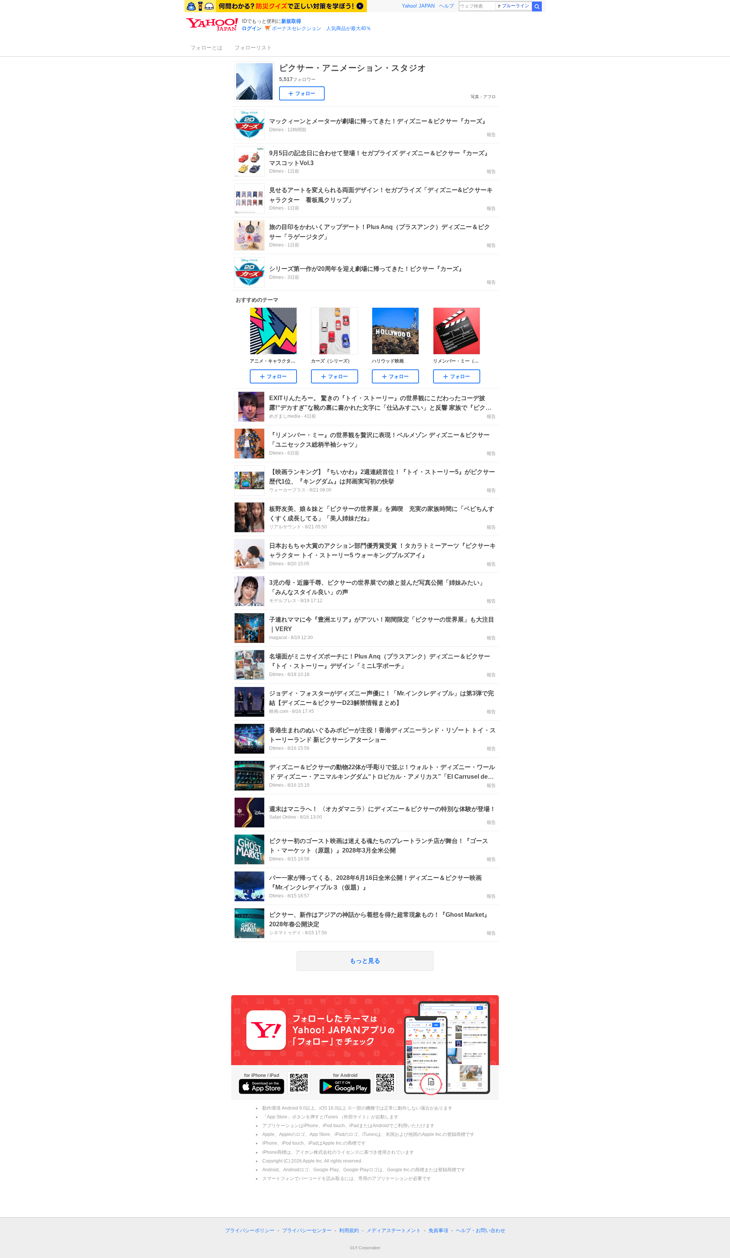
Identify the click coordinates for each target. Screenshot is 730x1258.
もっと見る (365, 960)
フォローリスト (253, 48)
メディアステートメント (394, 1230)
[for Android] (345, 1086)
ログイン (252, 28)
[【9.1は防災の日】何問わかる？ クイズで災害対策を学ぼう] (275, 6)
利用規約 (349, 1230)
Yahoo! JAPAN (418, 6)
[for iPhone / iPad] (261, 1086)
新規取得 (291, 21)
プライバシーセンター (307, 1230)
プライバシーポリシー (250, 1230)
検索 (537, 6)
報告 (491, 134)
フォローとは (206, 48)
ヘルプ (446, 6)
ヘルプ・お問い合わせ (480, 1230)
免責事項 (438, 1230)
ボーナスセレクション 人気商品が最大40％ (321, 28)
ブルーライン (515, 5)
